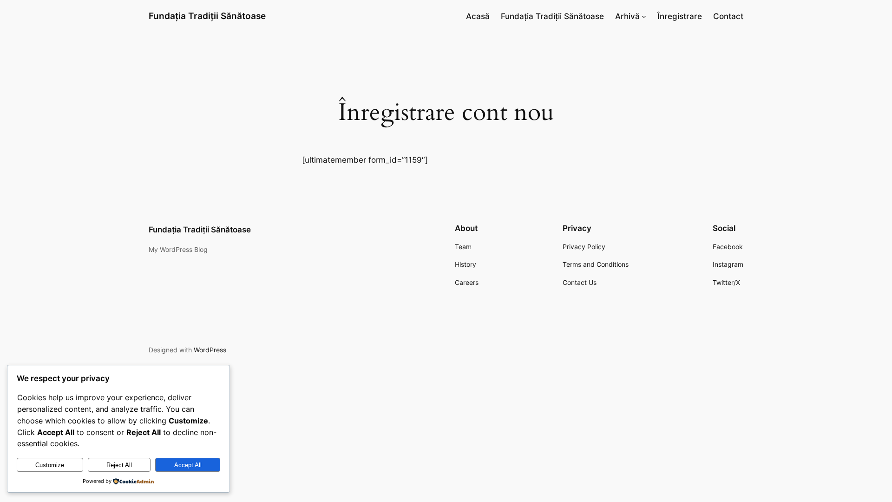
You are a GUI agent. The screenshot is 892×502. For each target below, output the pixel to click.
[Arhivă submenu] (644, 16)
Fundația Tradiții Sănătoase (207, 15)
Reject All (119, 465)
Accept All (188, 465)
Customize (49, 465)
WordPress (210, 350)
